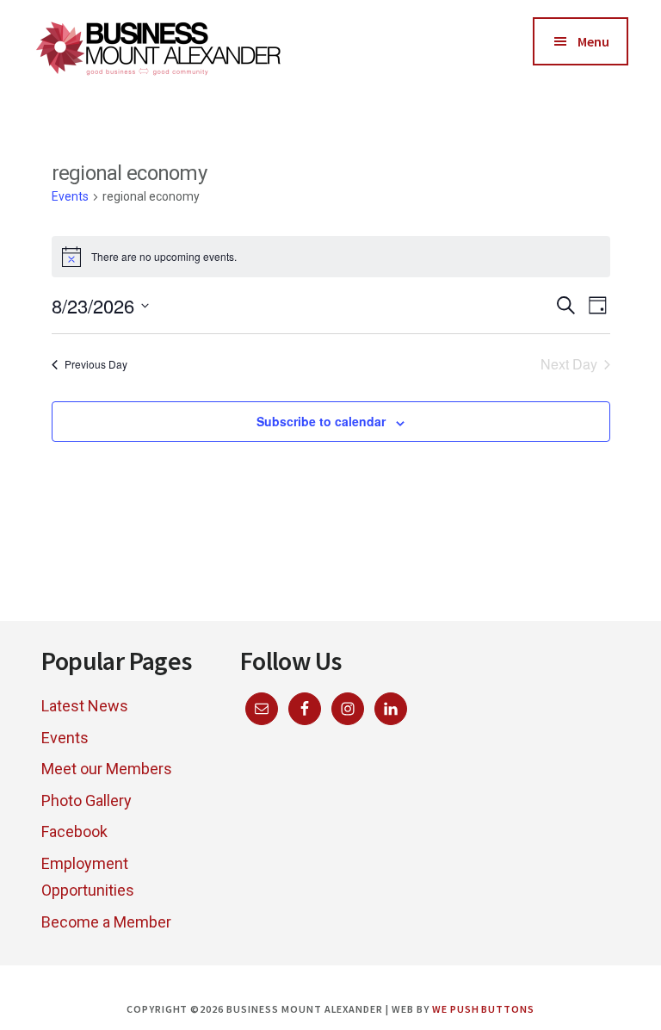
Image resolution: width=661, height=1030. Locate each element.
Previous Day (96, 364)
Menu (593, 41)
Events (70, 196)
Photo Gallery (86, 800)
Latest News (84, 706)
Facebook (74, 831)
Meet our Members (106, 769)
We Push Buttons (483, 1008)
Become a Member (106, 922)
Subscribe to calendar (321, 421)
